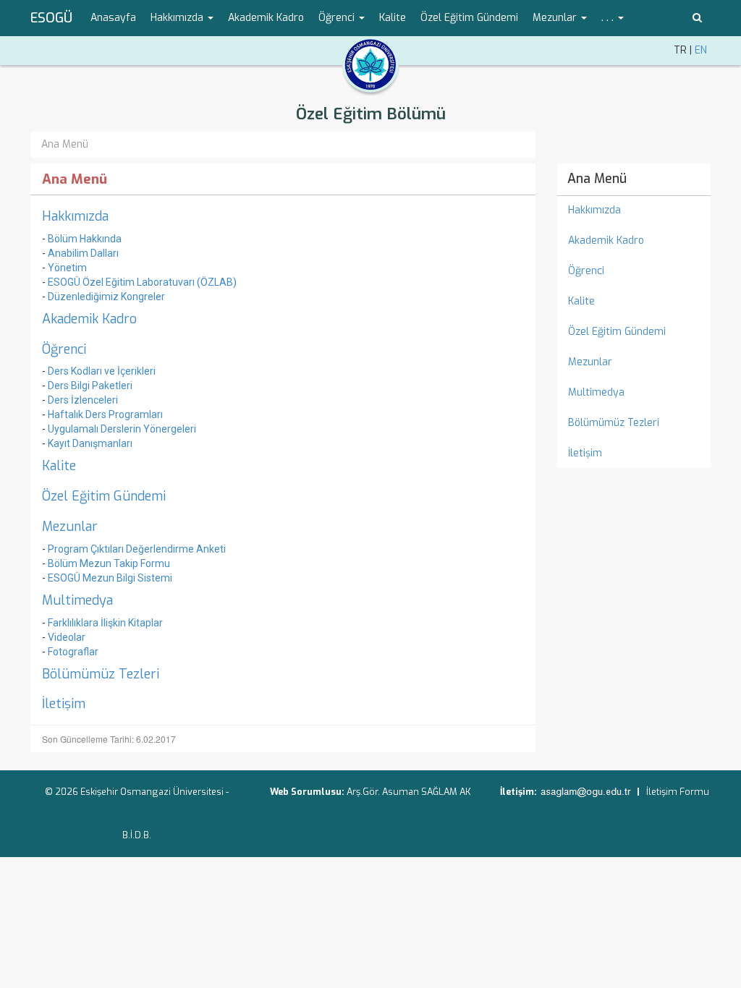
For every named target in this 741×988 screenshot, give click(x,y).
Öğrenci (64, 349)
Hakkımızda (75, 216)
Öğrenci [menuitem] (586, 271)
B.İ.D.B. (136, 835)
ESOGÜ (51, 18)
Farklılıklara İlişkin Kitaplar (105, 623)
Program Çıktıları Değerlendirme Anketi (137, 549)
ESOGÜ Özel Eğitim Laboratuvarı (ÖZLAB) (142, 282)
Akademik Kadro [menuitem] (266, 18)
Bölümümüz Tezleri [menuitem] (613, 423)
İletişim (63, 703)
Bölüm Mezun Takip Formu (109, 563)
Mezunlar (70, 526)
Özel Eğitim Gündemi (104, 496)
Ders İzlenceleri (83, 400)
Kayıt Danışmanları (90, 443)
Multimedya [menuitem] (596, 392)
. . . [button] (609, 18)
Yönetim (67, 267)
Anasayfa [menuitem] (113, 18)
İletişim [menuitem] (585, 453)
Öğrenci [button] (337, 18)
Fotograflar (73, 651)
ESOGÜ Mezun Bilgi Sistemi (110, 578)
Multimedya (77, 600)
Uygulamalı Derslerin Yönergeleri (122, 429)
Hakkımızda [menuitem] (594, 210)
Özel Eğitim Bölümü (371, 113)
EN (701, 50)
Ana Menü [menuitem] (597, 178)
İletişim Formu (677, 791)
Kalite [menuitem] (392, 18)
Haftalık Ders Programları (105, 414)
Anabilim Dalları (83, 253)
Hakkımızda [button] (178, 18)
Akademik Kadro (89, 319)
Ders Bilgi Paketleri (90, 385)
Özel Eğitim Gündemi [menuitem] (469, 18)
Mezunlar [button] (556, 18)
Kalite (59, 465)
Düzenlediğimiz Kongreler (106, 296)
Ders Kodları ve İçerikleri (102, 371)
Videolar (66, 637)
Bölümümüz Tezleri (100, 674)
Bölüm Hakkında (85, 238)
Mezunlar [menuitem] (590, 362)
